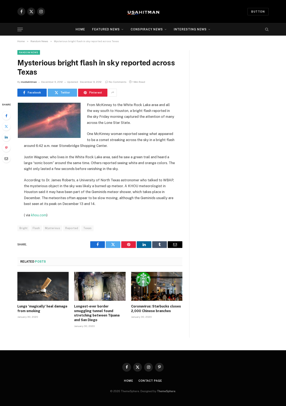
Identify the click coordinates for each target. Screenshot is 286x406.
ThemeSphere (166, 391)
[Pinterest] (6, 148)
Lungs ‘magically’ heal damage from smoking (42, 308)
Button (258, 11)
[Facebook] (6, 116)
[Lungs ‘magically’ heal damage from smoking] (43, 286)
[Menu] (20, 29)
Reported (71, 228)
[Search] (266, 29)
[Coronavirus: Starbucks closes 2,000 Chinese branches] (156, 286)
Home (80, 29)
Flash (36, 228)
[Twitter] (6, 126)
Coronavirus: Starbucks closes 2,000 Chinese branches (156, 308)
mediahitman (29, 81)
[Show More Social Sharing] (112, 93)
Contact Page (150, 380)
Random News (28, 52)
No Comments (117, 81)
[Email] (6, 158)
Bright (23, 228)
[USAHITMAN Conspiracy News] (143, 11)
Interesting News (190, 29)
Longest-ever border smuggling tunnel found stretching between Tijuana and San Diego (97, 313)
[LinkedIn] (6, 137)
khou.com (38, 215)
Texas (87, 228)
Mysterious (52, 228)
